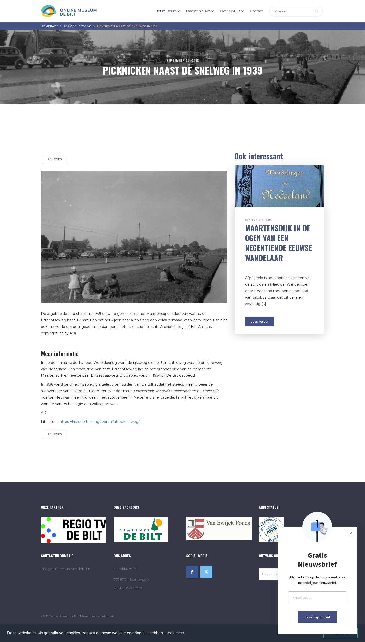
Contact (256, 11)
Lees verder (260, 321)
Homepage (49, 26)
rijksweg (54, 159)
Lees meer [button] (175, 633)
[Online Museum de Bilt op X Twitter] (206, 572)
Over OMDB (230, 11)
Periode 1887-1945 (77, 26)
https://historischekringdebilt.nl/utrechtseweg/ (100, 421)
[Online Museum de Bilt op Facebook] (192, 572)
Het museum (165, 11)
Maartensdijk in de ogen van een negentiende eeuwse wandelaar (278, 242)
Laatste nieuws (198, 11)
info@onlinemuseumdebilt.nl (66, 568)
